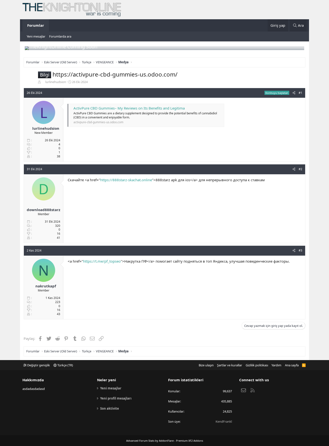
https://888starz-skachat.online (126, 179)
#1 (300, 93)
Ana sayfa (292, 365)
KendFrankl (224, 421)
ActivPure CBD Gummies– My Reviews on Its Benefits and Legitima (129, 108)
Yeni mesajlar (36, 36)
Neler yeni (106, 379)
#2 (300, 169)
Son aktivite (109, 408)
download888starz (43, 209)
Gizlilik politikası (257, 365)
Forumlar (35, 25)
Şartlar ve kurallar (229, 365)
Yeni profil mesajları (116, 398)
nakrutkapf (45, 286)
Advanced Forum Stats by (164, 440)
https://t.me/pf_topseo (102, 261)
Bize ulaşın (206, 365)
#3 (300, 250)
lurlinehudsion (55, 82)
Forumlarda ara (60, 36)
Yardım (276, 365)
